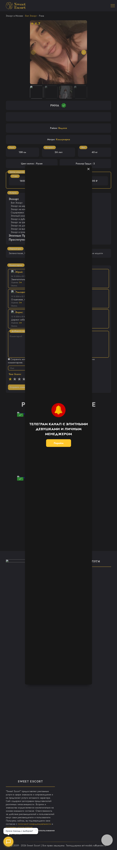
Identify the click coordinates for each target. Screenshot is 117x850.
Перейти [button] (58, 443)
